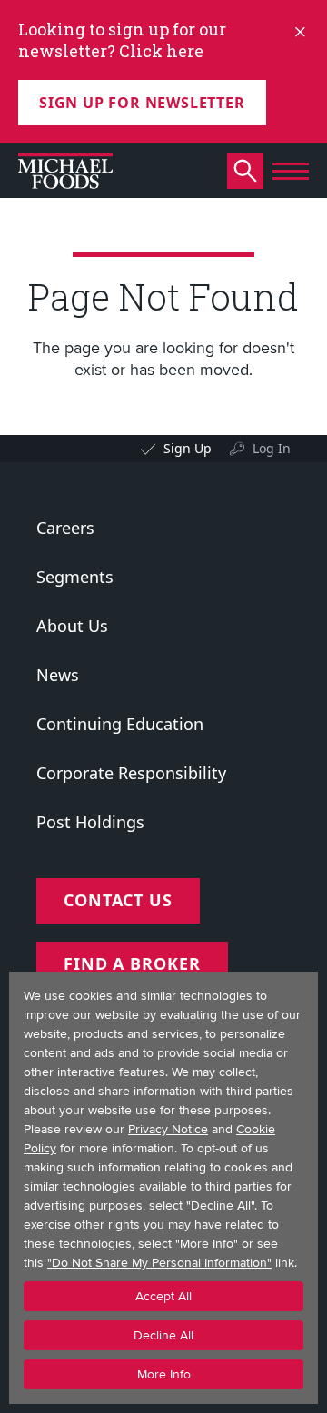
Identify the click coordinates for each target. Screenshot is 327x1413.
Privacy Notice (168, 1129)
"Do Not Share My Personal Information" (159, 1262)
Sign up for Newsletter (142, 103)
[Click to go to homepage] (65, 171)
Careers (65, 528)
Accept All (163, 1296)
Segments (75, 577)
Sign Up (188, 448)
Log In (272, 448)
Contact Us (118, 900)
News (57, 675)
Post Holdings (90, 822)
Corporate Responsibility (131, 773)
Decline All (163, 1335)
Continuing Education (119, 724)
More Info (164, 1374)
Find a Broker (132, 963)
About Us (72, 626)
